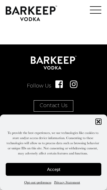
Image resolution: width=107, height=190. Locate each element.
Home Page (31, 13)
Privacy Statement (67, 182)
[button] (98, 121)
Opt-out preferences (37, 182)
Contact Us (53, 106)
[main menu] (95, 10)
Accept (53, 169)
